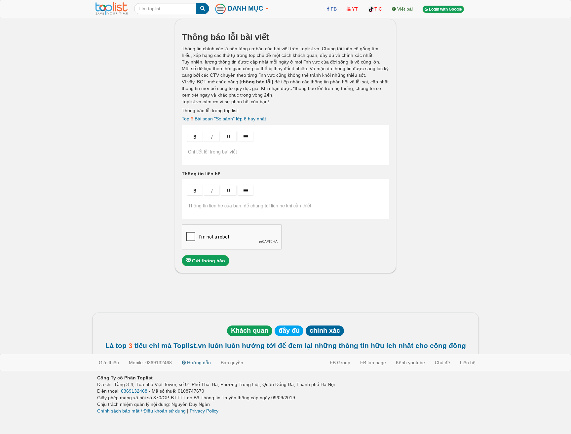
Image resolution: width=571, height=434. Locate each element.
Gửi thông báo (208, 260)
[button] (195, 136)
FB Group (340, 362)
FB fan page (373, 362)
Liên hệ (468, 362)
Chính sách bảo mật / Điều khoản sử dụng (141, 410)
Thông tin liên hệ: (202, 173)
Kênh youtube (410, 362)
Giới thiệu (109, 362)
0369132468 (134, 391)
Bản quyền (232, 362)
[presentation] (285, 154)
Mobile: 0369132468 (150, 362)
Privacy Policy (204, 410)
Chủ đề (442, 362)
